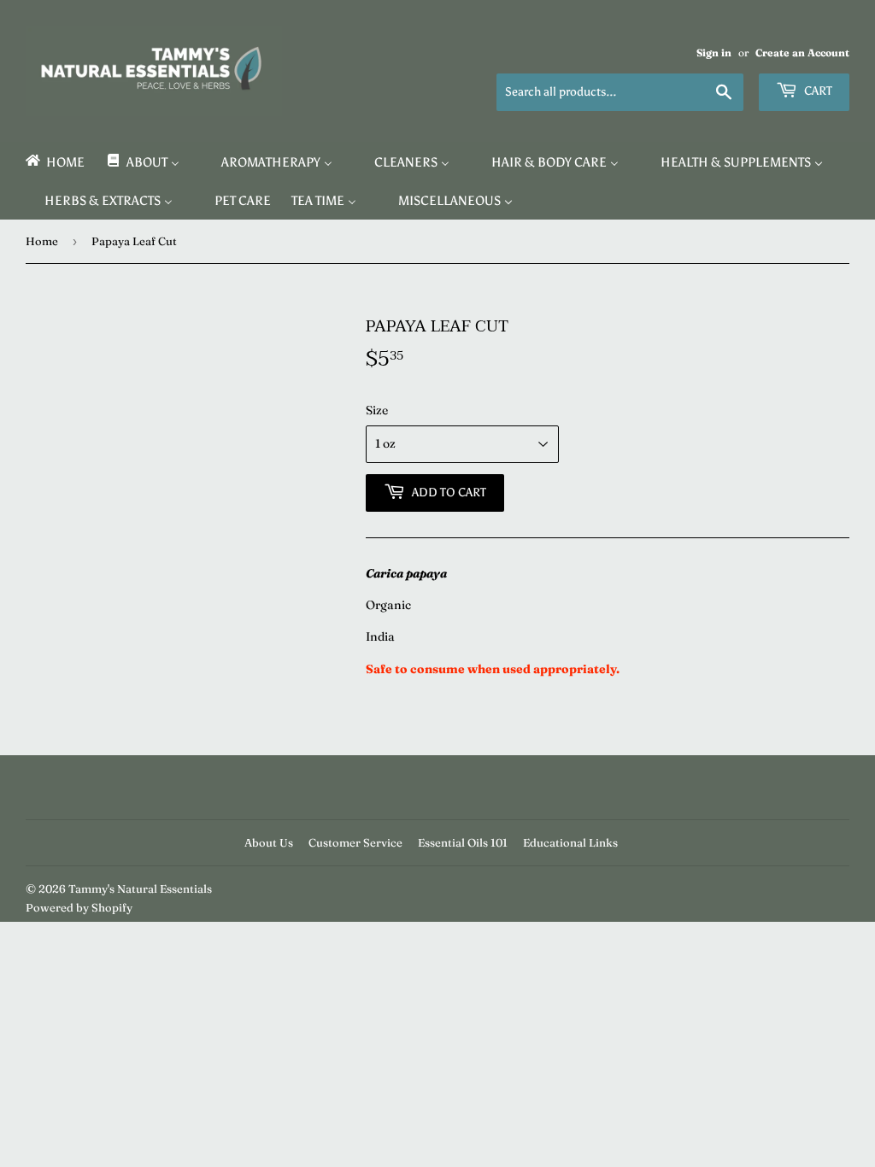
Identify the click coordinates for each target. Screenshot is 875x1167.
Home (42, 241)
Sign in (713, 52)
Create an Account (802, 52)
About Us (268, 842)
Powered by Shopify (79, 907)
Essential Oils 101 (463, 842)
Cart (817, 91)
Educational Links (570, 842)
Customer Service (355, 842)
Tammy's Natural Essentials (140, 888)
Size (377, 410)
